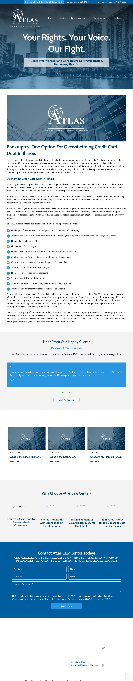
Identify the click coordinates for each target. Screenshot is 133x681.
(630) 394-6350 (119, 2)
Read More (14, 461)
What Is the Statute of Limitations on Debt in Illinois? (26, 456)
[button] (65, 18)
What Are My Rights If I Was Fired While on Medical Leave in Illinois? (66, 456)
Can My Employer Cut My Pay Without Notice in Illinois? (106, 456)
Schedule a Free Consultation (43, 2)
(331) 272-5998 (86, 2)
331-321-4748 (112, 666)
